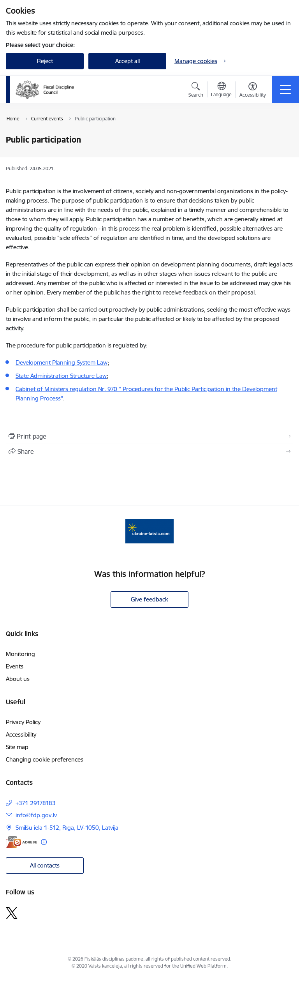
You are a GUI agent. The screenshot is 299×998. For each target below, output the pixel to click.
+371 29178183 (36, 803)
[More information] (44, 842)
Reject (45, 61)
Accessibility (21, 734)
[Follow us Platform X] (12, 913)
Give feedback (149, 599)
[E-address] (21, 842)
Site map (17, 747)
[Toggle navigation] (285, 89)
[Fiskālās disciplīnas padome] (45, 89)
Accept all (127, 61)
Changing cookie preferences (44, 759)
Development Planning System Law (61, 362)
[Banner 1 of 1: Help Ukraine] (149, 530)
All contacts (45, 865)
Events (14, 666)
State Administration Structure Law (61, 375)
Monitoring (20, 654)
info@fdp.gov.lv (36, 815)
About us (18, 678)
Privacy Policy (23, 722)
